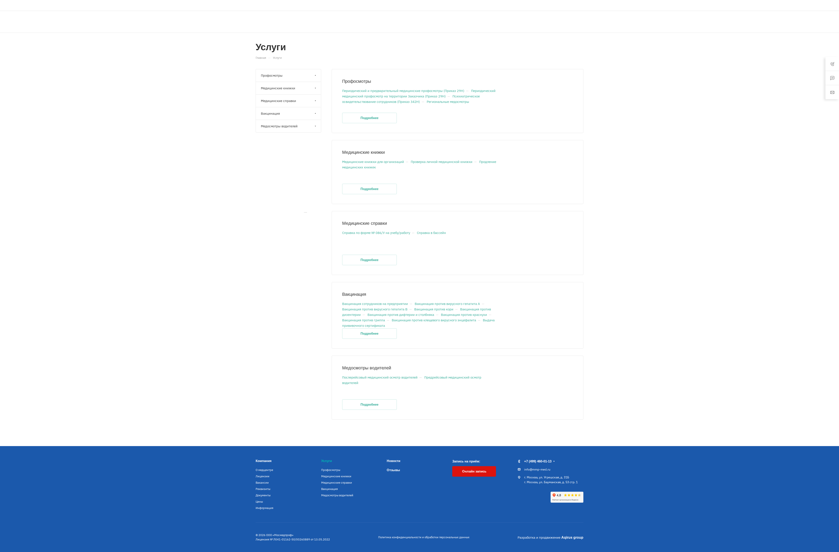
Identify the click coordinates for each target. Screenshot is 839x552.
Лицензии (262, 476)
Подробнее (369, 118)
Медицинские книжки (363, 152)
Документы (263, 495)
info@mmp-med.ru (537, 469)
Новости (393, 461)
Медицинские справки (364, 223)
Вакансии (262, 483)
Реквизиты (263, 489)
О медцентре (264, 470)
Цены (259, 502)
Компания (264, 461)
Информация (264, 508)
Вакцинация (354, 294)
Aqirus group (572, 537)
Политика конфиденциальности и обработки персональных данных (424, 537)
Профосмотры (356, 81)
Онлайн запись (567, 21)
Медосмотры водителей (366, 367)
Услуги (326, 461)
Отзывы (393, 470)
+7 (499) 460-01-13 (563, 5)
